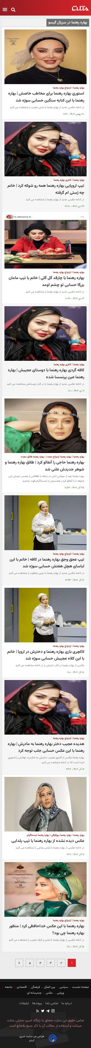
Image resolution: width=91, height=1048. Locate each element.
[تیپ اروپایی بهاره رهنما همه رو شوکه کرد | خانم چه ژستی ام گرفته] (45, 149)
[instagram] (52, 1011)
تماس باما (51, 1003)
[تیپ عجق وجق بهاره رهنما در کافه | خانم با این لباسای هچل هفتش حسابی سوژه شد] (45, 522)
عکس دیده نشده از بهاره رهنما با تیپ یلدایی (47, 841)
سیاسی (64, 987)
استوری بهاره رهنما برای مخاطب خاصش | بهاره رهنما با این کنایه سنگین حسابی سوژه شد (46, 97)
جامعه (8, 987)
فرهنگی (35, 987)
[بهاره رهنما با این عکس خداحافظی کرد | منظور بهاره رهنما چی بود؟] (45, 889)
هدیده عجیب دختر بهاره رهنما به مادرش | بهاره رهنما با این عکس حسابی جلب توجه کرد (46, 747)
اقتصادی (22, 987)
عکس (49, 993)
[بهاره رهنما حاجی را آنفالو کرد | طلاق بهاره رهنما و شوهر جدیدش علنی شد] (45, 425)
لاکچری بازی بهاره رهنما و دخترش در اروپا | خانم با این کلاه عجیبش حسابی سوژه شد (45, 655)
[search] (13, 10)
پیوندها (36, 1003)
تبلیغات (24, 1003)
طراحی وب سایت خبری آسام (31, 1038)
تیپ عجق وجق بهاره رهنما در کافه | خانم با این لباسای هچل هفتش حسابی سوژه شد (47, 563)
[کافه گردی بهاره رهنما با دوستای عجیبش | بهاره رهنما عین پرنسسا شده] (45, 333)
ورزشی (60, 993)
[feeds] (38, 1011)
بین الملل (49, 987)
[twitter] (42, 1011)
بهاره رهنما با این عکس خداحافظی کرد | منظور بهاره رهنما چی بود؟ (46, 929)
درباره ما (66, 1003)
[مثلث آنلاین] (80, 8)
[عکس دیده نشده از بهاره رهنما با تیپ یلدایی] (45, 804)
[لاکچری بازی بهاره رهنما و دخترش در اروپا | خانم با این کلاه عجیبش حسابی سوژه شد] (45, 615)
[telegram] (47, 1011)
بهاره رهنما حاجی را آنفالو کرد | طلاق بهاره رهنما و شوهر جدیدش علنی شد (44, 466)
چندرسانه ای (34, 993)
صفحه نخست (80, 987)
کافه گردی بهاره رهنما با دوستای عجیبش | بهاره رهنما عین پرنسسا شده (46, 373)
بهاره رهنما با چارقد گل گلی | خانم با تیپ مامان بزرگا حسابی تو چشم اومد (46, 281)
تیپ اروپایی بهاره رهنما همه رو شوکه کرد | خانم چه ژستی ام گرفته (45, 189)
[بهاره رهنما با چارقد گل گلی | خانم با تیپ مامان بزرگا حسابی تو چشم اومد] (45, 241)
